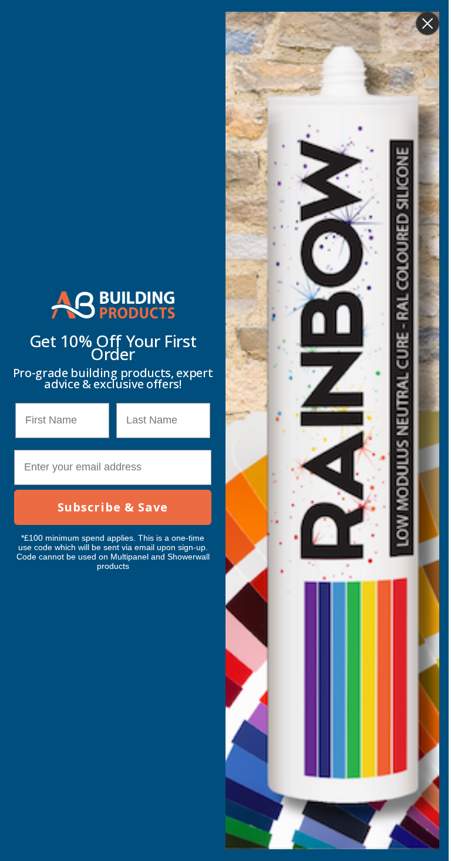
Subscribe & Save (113, 507)
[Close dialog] (427, 23)
